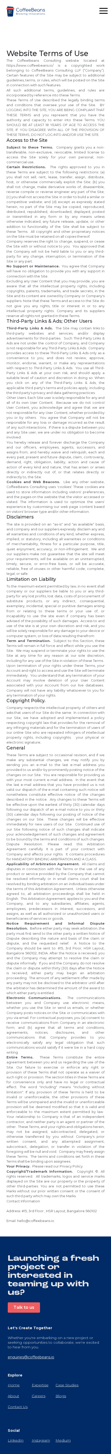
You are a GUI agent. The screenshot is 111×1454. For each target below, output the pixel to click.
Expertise (40, 1385)
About (13, 1396)
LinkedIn (15, 1440)
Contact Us (18, 1406)
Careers (38, 1396)
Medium (63, 1440)
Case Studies (67, 1385)
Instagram (41, 1440)
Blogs (61, 1396)
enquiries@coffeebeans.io (31, 1357)
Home (14, 1385)
